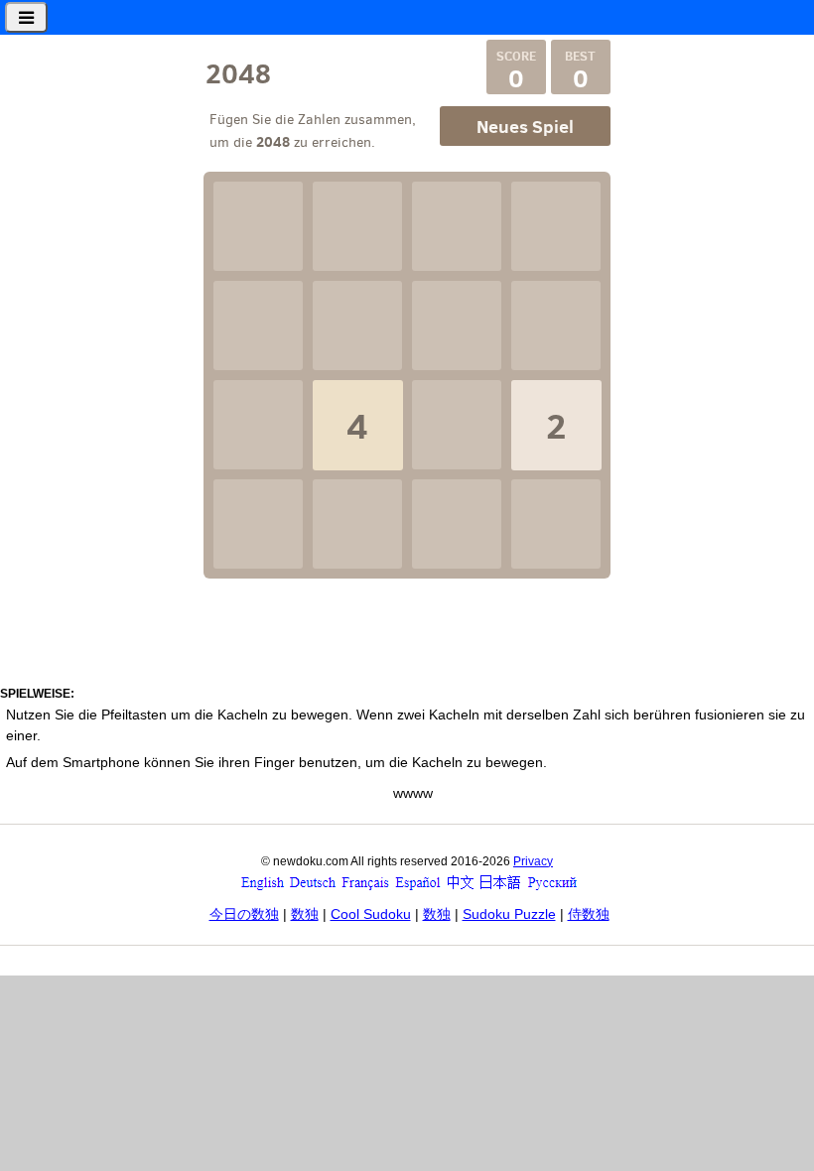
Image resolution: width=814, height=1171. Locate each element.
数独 (305, 914)
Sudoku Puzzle (509, 914)
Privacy (533, 861)
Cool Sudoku (371, 914)
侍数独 (589, 914)
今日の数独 (244, 914)
